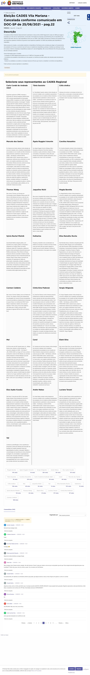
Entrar (72, 2)
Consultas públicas (17, 8)
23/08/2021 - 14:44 (19, 583)
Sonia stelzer (9, 603)
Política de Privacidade (36, 670)
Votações (56, 8)
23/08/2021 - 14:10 (17, 603)
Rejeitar (79, 668)
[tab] (9, 510)
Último (66, 623)
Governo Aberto (67, 8)
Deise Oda (9, 562)
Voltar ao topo (4, 635)
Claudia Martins (10, 573)
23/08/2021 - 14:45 (19, 573)
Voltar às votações (10, 12)
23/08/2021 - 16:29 (20, 534)
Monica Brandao (10, 594)
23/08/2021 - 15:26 (16, 562)
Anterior (30, 623)
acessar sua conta (19, 519)
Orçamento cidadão (34, 8)
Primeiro (23, 623)
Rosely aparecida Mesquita (12, 553)
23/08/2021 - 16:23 (23, 543)
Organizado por (54, 515)
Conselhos (47, 8)
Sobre (77, 8)
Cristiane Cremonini (11, 534)
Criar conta (82, 3)
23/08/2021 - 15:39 (23, 553)
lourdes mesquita (10, 525)
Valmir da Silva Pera (11, 613)
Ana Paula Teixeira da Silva (12, 543)
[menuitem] (72, 2)
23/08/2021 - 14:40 (19, 594)
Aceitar (71, 668)
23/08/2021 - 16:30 (19, 525)
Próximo (61, 623)
